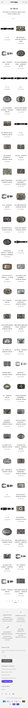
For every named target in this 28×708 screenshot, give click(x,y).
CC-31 (7, 517)
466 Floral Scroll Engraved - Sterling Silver (21, 302)
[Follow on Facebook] (2, 694)
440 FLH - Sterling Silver (21, 156)
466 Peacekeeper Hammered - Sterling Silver (21, 397)
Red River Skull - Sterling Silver (7, 229)
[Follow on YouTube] (13, 694)
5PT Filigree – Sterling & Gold (21, 518)
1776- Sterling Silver (7, 301)
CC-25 (21, 132)
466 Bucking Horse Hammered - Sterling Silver (7, 327)
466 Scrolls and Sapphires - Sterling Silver (21, 277)
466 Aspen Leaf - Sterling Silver (7, 446)
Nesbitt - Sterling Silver (7, 590)
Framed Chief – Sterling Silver (7, 373)
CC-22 (7, 37)
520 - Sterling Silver (20, 566)
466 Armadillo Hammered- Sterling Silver (21, 471)
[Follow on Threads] (9, 694)
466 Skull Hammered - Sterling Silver (7, 422)
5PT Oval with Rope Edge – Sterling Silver (21, 64)
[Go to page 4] (21, 601)
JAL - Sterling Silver (7, 396)
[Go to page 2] (6, 601)
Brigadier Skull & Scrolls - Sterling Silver (21, 542)
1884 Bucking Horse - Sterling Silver (21, 109)
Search (3, 689)
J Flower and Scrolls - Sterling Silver (21, 447)
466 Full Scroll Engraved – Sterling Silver (21, 422)
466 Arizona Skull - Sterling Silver (7, 133)
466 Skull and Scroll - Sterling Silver (7, 567)
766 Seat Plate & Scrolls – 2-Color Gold (7, 277)
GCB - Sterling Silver (7, 206)
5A (7, 494)
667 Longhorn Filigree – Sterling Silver (7, 110)
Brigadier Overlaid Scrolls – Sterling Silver (21, 591)
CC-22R (21, 251)
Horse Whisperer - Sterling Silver (7, 181)
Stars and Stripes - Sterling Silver (21, 229)
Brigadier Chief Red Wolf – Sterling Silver (20, 327)
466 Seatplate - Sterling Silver (21, 495)
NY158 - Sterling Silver (7, 63)
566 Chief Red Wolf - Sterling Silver (20, 206)
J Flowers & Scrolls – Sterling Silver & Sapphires (7, 252)
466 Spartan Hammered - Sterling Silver (7, 157)
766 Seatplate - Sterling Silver (7, 351)
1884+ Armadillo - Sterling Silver (7, 471)
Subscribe (7, 661)
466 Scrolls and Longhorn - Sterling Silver (21, 182)
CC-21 (7, 87)
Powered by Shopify (17, 698)
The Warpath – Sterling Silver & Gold (20, 39)
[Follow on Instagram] (6, 694)
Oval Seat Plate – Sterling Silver (7, 541)
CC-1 (21, 87)
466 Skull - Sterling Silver (20, 351)
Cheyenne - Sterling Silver (21, 373)
